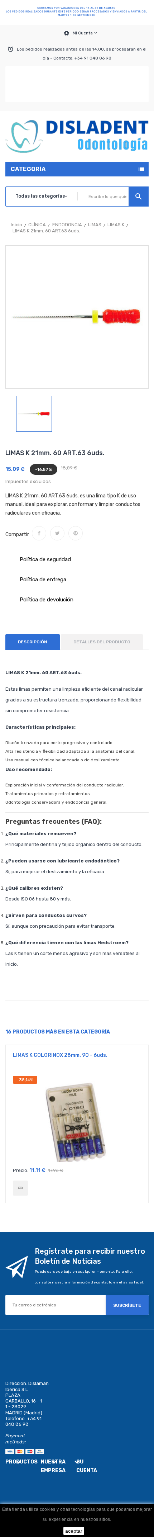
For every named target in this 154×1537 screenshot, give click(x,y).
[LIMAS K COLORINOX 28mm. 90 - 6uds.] (20, 1188)
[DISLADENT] (77, 12)
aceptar (73, 1531)
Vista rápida (76, 1119)
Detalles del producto (101, 641)
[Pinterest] (75, 533)
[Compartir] (39, 533)
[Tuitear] (57, 533)
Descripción (32, 641)
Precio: (20, 1170)
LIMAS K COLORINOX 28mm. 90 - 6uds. (60, 1055)
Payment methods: (15, 1438)
